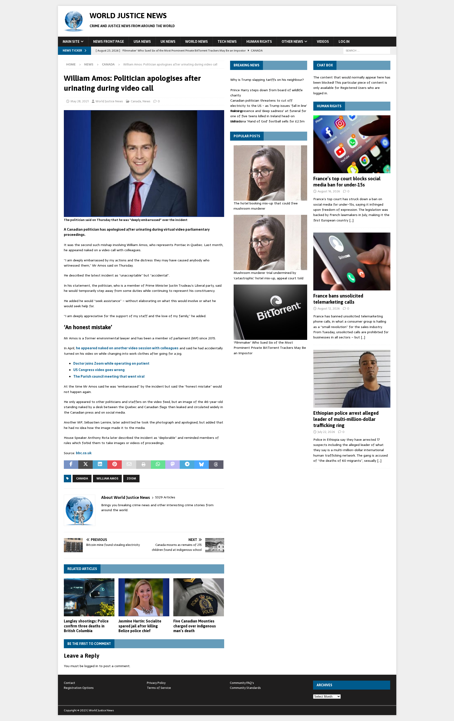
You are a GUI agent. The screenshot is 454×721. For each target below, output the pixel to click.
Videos (323, 41)
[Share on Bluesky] (201, 464)
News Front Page (108, 41)
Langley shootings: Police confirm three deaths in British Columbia (86, 626)
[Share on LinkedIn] (100, 464)
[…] (351, 220)
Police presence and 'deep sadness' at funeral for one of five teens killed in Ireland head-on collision (268, 116)
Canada (136, 101)
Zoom (131, 478)
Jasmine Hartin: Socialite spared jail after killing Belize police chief (139, 626)
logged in (91, 666)
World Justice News (109, 101)
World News (196, 41)
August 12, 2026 (329, 308)
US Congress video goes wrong (99, 369)
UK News (168, 41)
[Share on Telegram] (187, 464)
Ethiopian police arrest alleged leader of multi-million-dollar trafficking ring (346, 419)
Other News (292, 41)
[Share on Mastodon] (172, 464)
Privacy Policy (156, 682)
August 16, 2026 (329, 191)
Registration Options (79, 687)
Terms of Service (159, 687)
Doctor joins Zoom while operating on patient (111, 363)
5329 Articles (165, 497)
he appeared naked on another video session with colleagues (127, 348)
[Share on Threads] (216, 464)
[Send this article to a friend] (129, 464)
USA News (142, 41)
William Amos (107, 478)
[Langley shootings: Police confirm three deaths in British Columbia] (89, 597)
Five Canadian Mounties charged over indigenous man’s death (194, 626)
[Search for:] (366, 50)
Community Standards (245, 687)
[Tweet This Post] (85, 464)
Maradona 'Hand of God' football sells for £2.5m (267, 121)
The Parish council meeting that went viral (108, 376)
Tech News (227, 41)
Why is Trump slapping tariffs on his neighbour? (267, 79)
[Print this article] (143, 464)
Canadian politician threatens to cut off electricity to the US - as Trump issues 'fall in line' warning (268, 106)
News (88, 64)
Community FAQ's (242, 682)
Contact (69, 682)
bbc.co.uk (84, 453)
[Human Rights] (351, 144)
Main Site (71, 41)
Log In (344, 41)
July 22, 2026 (326, 431)
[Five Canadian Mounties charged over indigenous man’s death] (198, 597)
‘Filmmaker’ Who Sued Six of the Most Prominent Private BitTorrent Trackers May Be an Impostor (270, 348)
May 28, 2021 (79, 101)
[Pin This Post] (114, 464)
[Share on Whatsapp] (158, 464)
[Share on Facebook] (71, 464)
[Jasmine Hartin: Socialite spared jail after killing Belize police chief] (143, 597)
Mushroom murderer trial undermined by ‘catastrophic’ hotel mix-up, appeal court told (268, 275)
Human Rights (259, 41)
